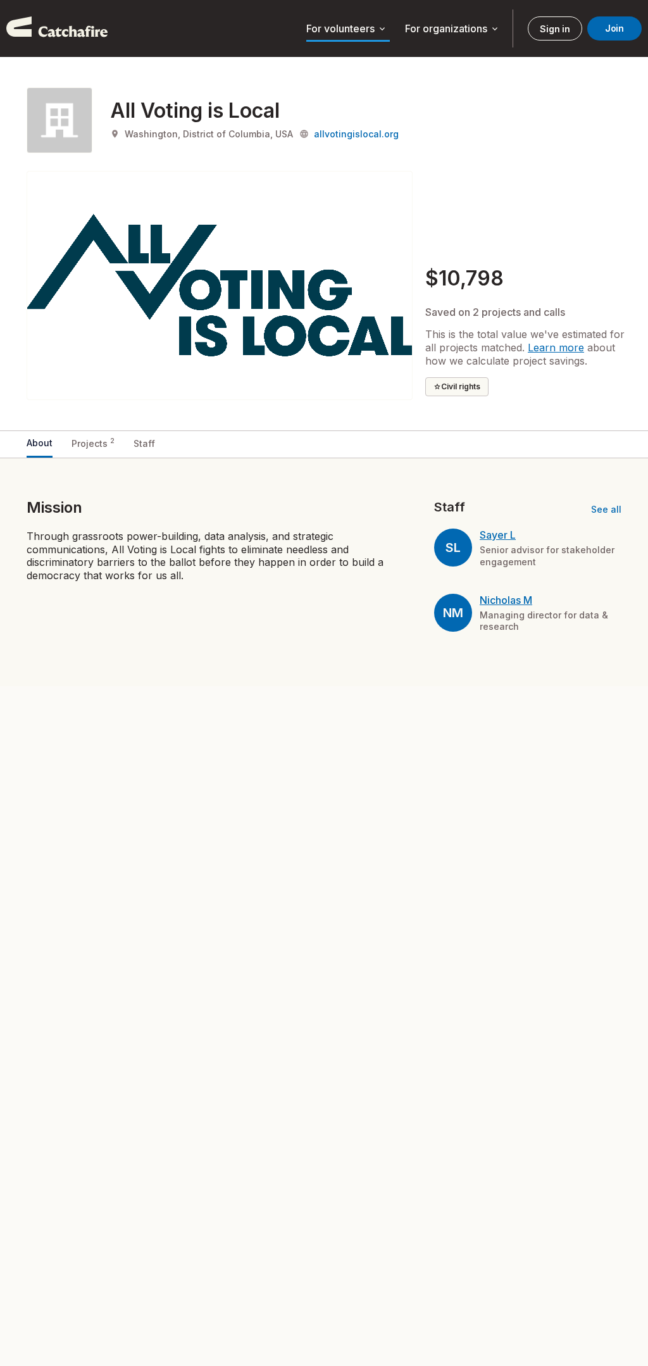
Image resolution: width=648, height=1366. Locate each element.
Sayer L (498, 535)
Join (614, 28)
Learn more (556, 347)
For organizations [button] (452, 29)
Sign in (555, 28)
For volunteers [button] (346, 29)
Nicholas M (506, 600)
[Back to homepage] (57, 28)
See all (606, 509)
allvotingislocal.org (356, 133)
